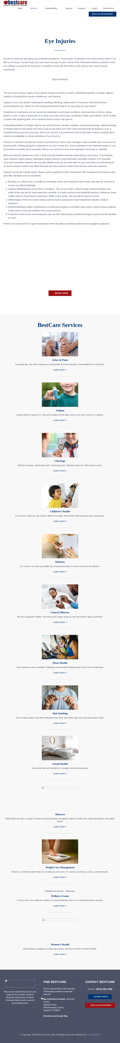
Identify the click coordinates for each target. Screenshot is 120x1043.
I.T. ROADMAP (93, 1035)
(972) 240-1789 (104, 989)
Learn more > (60, 369)
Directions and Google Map (55, 1016)
